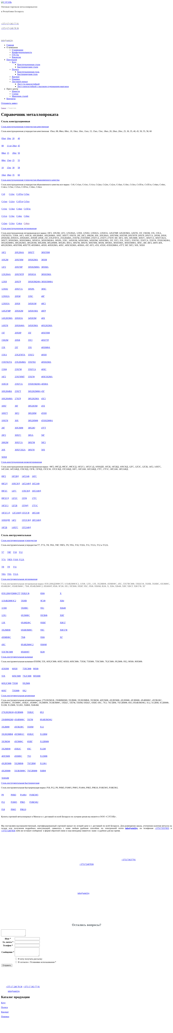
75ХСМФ (27, 669)
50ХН (4, 457)
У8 (2, 567)
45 (19, 146)
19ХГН (4, 420)
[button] (86, 126)
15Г (3, 333)
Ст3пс (12, 216)
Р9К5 (22, 802)
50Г (43, 435)
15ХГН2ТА (6, 362)
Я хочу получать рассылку (29, 959)
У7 (2, 552)
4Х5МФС (18, 741)
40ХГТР (45, 340)
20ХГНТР (19, 274)
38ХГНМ (45, 252)
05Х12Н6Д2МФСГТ (10, 593)
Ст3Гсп (19, 201)
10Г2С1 (5, 505)
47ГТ (43, 428)
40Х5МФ (5, 756)
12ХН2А (5, 296)
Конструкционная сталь (28, 72)
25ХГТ (18, 391)
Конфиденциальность (22, 52)
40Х (43, 318)
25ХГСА (19, 384)
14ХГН (4, 325)
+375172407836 (8, 831)
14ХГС (15, 527)
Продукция (11, 59)
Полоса (15, 69)
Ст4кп (19, 209)
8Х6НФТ (25, 652)
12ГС (14, 491)
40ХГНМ (45, 333)
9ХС (42, 630)
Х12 (42, 727)
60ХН (14, 669)
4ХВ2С (17, 749)
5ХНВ (24, 601)
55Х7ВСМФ (7, 652)
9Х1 (42, 608)
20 (13, 138)
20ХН (17, 303)
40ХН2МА (46, 362)
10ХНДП (5, 520)
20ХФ (17, 340)
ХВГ (62, 615)
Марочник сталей (20, 96)
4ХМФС (18, 756)
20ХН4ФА (19, 325)
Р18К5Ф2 (33, 802)
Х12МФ (43, 756)
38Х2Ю (31, 428)
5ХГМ (30, 719)
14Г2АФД (26, 483)
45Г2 (43, 398)
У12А (21, 559)
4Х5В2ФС (19, 727)
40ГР (43, 311)
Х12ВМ (43, 734)
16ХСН (4, 384)
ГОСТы (15, 55)
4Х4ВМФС (19, 719)
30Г (16, 406)
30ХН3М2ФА (34, 281)
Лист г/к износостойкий (28, 84)
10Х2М (4, 260)
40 (19, 138)
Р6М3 (13, 795)
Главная (10, 45)
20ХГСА (19, 289)
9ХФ (42, 637)
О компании (17, 50)
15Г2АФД (26, 527)
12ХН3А (5, 303)
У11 (15, 567)
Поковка (16, 79)
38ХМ (44, 260)
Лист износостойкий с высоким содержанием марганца (43, 86)
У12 (21, 552)
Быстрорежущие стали (27, 67)
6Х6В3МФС (26, 630)
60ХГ (3, 690)
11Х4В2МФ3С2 (8, 601)
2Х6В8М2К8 (7, 719)
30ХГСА (19, 442)
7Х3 (29, 756)
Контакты (11, 98)
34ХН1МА (33, 311)
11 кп (9, 146)
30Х (17, 420)
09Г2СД (5, 498)
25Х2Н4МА (20, 362)
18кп (9, 175)
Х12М (43, 749)
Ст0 (3, 194)
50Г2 (43, 442)
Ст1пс (4, 209)
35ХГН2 (32, 362)
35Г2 (30, 340)
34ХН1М (32, 303)
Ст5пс (26, 194)
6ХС (29, 749)
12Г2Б (14, 505)
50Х (43, 450)
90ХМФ (37, 676)
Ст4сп (19, 223)
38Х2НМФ (33, 420)
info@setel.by (131, 828)
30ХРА (31, 289)
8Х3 (42, 712)
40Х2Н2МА (46, 325)
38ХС (43, 289)
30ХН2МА (33, 260)
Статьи (15, 94)
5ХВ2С (30, 712)
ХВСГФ (63, 630)
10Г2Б (4, 527)
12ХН (4, 281)
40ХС (43, 369)
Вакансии (16, 57)
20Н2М (4, 442)
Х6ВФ (43, 771)
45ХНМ (5, 669)
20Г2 (3, 435)
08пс (3, 160)
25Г (16, 347)
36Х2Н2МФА (34, 391)
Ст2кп (4, 223)
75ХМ (15, 683)
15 (8, 153)
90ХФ (36, 669)
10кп (3, 175)
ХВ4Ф (63, 608)
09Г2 (3, 476)
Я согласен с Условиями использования (36, 962)
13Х (3, 622)
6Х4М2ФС (26, 622)
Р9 (2, 795)
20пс (14, 153)
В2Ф (42, 652)
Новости (16, 91)
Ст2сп (12, 201)
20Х (3, 450)
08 (2, 146)
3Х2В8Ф (5, 727)
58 (19, 168)
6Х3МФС (25, 615)
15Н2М (4, 340)
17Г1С (35, 505)
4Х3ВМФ (18, 712)
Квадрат (15, 77)
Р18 (3, 809)
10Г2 (3, 252)
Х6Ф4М (5, 778)
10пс (9, 138)
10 (2, 168)
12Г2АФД (16, 513)
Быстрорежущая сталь (27, 74)
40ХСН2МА (47, 377)
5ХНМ (30, 727)
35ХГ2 (31, 355)
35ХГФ (31, 377)
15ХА (4, 355)
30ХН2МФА (34, 267)
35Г (29, 333)
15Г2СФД (26, 520)
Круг (14, 62)
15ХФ (4, 369)
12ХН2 (4, 289)
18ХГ (3, 406)
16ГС (34, 476)
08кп (3, 153)
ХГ (61, 637)
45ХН (44, 413)
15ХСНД (26, 491)
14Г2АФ (25, 476)
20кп (14, 146)
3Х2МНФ (6, 630)
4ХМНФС (6, 637)
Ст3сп (12, 223)
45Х (43, 406)
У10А (15, 559)
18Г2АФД (36, 520)
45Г (43, 391)
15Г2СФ (25, 513)
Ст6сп (26, 223)
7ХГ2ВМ (31, 763)
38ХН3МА (46, 274)
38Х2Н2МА (33, 398)
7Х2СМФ (27, 676)
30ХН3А (32, 274)
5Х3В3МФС (20, 771)
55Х (3, 676)
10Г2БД (15, 476)
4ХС (3, 644)
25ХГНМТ (20, 377)
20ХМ (17, 296)
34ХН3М (32, 318)
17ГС (34, 498)
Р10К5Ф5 (33, 795)
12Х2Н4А (6, 274)
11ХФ (4, 608)
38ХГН (31, 450)
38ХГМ (31, 442)
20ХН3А (19, 318)
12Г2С (15, 498)
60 (19, 175)
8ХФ (42, 593)
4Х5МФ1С (19, 734)
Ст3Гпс (19, 194)
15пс (9, 168)
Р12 (3, 802)
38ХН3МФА (47, 281)
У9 (8, 567)
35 (13, 175)
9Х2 (24, 690)
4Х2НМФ (6, 771)
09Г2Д (4, 483)
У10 (15, 552)
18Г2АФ (36, 513)
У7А (3, 559)
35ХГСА (32, 369)
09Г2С (4, 491)
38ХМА (45, 267)
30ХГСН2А (20, 450)
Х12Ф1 (43, 763)
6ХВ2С (30, 734)
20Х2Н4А (19, 252)
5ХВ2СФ (25, 593)
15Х (3, 347)
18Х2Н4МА (7, 398)
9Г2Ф (43, 601)
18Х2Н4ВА (6, 391)
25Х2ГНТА (20, 355)
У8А (3, 574)
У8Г (9, 552)
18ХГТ (4, 413)
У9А (9, 574)
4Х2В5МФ (6, 763)
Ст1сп (4, 216)
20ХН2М (19, 311)
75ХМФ (15, 690)
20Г (3, 428)
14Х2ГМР (6, 311)
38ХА (30, 435)
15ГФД (25, 505)
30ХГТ (31, 252)
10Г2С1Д (5, 513)
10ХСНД (16, 483)
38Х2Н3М (32, 406)
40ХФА (44, 384)
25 (13, 160)
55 (19, 160)
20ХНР (18, 333)
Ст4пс (19, 216)
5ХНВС (24, 608)
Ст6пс (26, 216)
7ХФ (23, 637)
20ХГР (18, 281)
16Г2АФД (36, 491)
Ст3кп (12, 209)
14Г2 (14, 520)
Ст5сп (26, 201)
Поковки (5, 1016)
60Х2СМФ (6, 683)
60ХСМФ (16, 676)
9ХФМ (43, 644)
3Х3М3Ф (5, 741)
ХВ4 (62, 601)
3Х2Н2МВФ (7, 734)
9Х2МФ (26, 683)
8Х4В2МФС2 (27, 644)
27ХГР (18, 398)
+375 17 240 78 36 (14, 986)
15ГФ (24, 498)
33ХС (30, 296)
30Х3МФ (19, 428)
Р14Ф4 (23, 795)
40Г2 (43, 303)
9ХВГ (43, 622)
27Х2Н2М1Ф (7, 712)
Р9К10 (23, 809)
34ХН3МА (33, 325)
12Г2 (3, 267)
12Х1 (3, 615)
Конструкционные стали (28, 64)
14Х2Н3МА (7, 318)
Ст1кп (4, 201)
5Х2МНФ (18, 763)
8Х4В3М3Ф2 (46, 719)
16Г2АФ (36, 483)
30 (13, 168)
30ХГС (18, 435)
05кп (3, 138)
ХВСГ (63, 622)
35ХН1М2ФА (34, 384)
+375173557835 (162, 828)
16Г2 (3, 377)
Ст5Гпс (27, 209)
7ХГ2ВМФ (32, 771)
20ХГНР (19, 267)
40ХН (44, 355)
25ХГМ (18, 369)
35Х (30, 347)
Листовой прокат (20, 81)
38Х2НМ (32, 413)
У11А (15, 574)
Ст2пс (12, 194)
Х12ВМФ (44, 741)
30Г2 (17, 413)
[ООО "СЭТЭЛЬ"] (6, 2)
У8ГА (9, 559)
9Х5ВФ (43, 615)
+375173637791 (129, 860)
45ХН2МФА (47, 420)
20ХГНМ (19, 260)
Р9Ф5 (13, 809)
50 (19, 153)
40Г (43, 296)
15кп (9, 160)
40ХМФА (45, 347)
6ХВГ (30, 741)
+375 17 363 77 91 (31, 986)
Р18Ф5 (14, 802)
